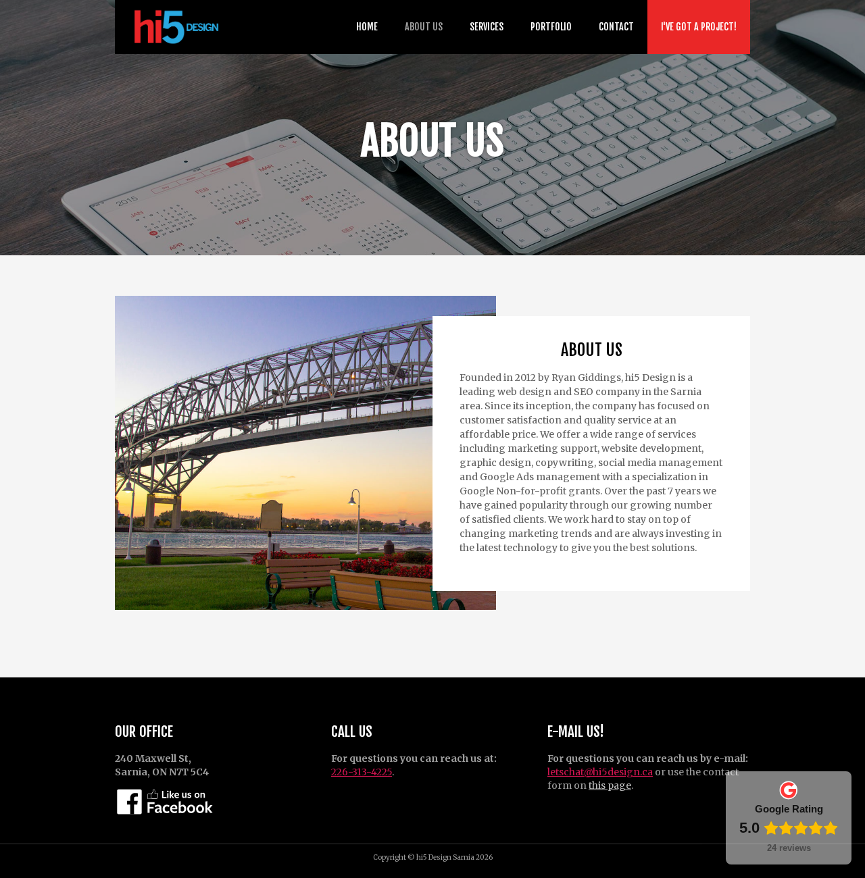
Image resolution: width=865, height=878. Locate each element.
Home (367, 26)
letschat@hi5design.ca (600, 772)
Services (486, 26)
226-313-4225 (361, 772)
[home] (174, 27)
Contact (616, 26)
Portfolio (551, 26)
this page (610, 785)
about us (424, 26)
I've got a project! (699, 26)
